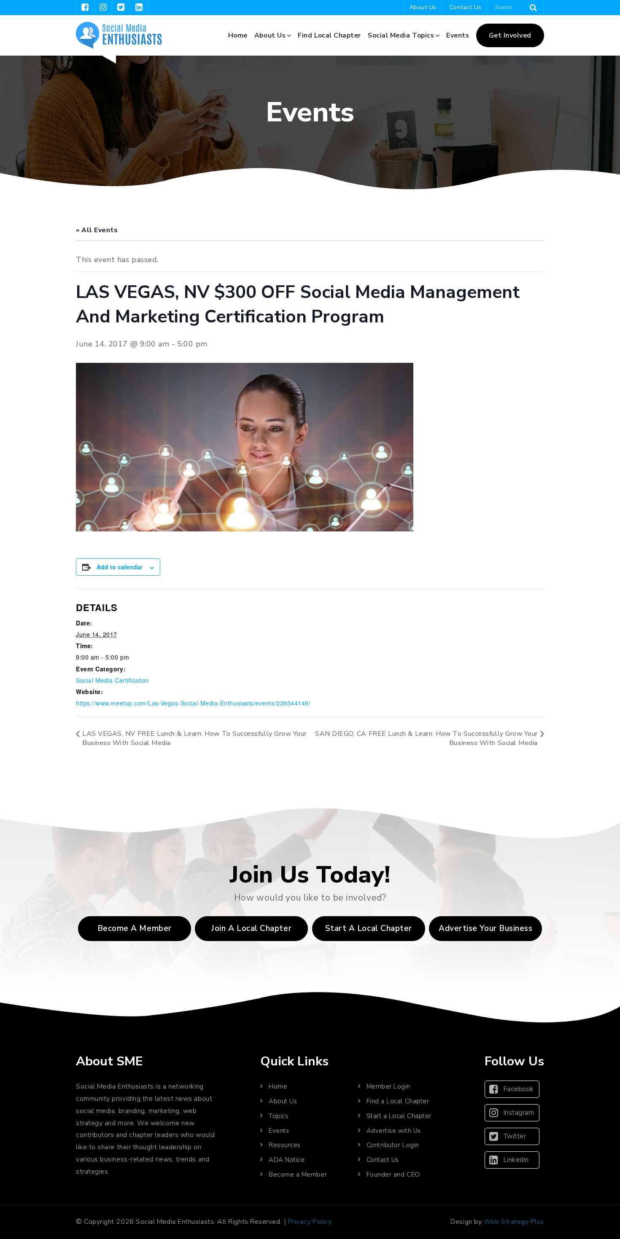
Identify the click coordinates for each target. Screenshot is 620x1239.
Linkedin (516, 1159)
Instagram (519, 1112)
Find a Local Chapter (398, 1101)
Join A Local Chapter (251, 928)
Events (457, 35)
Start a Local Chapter (399, 1116)
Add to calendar (120, 567)
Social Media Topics (401, 35)
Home (238, 35)
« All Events (97, 230)
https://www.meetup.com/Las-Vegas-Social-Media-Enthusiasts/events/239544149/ (193, 703)
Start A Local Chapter (368, 928)
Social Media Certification (112, 680)
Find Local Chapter (329, 35)
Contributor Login (393, 1145)
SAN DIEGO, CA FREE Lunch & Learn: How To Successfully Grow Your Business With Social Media (426, 738)
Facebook (519, 1089)
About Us (423, 7)
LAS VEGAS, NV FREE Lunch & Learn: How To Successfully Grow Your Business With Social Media (194, 738)
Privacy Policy (310, 1221)
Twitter (515, 1136)
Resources (285, 1145)
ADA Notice (287, 1160)
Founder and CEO (393, 1174)
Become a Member (134, 928)
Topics (278, 1116)
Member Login (388, 1086)
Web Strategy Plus (514, 1221)
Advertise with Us (394, 1130)
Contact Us (466, 7)
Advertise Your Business (485, 928)
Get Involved (510, 35)
